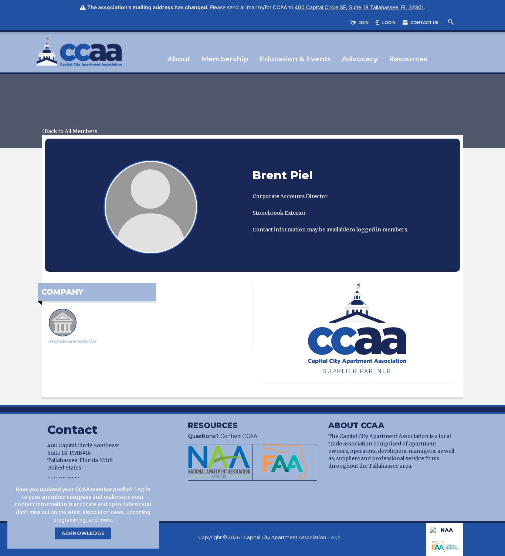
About (178, 59)
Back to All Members (70, 131)
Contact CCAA (222, 436)
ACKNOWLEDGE (83, 533)
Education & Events (295, 59)
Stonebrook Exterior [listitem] (72, 341)
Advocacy (360, 59)
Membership (224, 59)
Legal (335, 537)
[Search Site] (451, 23)
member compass (66, 497)
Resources (408, 59)
